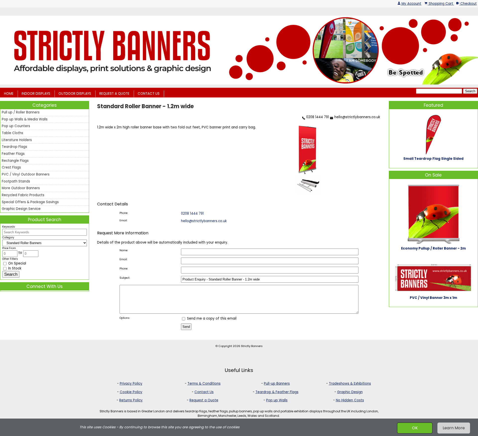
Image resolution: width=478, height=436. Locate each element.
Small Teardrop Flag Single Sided (433, 158)
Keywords (8, 227)
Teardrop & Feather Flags (277, 392)
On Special (16, 263)
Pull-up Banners (277, 383)
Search (470, 91)
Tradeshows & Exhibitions (350, 383)
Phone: (124, 213)
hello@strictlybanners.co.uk (356, 117)
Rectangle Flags (15, 160)
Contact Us (204, 392)
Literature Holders (17, 140)
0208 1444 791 (317, 117)
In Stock (14, 268)
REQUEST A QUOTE (114, 93)
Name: (124, 250)
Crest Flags (11, 167)
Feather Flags (13, 153)
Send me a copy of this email (211, 318)
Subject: (125, 278)
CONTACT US (149, 93)
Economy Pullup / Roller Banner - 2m (433, 248)
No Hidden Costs (350, 400)
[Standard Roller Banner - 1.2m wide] (307, 173)
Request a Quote (203, 400)
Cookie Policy (131, 392)
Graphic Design (350, 392)
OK (415, 428)
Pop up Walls (277, 400)
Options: (125, 318)
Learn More (454, 428)
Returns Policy (131, 400)
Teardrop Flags (14, 146)
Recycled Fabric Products (23, 195)
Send (186, 327)
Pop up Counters (16, 126)
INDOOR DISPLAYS (36, 93)
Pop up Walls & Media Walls (25, 119)
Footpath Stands (16, 181)
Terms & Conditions (204, 383)
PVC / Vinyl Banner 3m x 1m (433, 297)
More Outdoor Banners (21, 188)
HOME (8, 93)
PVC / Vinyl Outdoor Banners (26, 174)
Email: (123, 220)
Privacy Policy (131, 383)
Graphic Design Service (21, 208)
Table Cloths (12, 133)
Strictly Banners (252, 346)
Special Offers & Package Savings (30, 202)
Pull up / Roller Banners (21, 112)
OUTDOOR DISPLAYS (75, 93)
